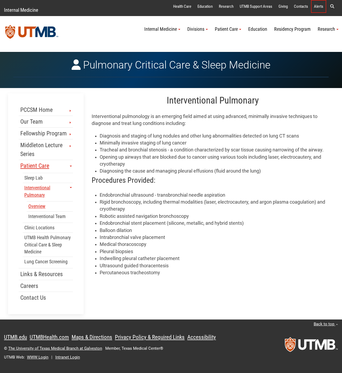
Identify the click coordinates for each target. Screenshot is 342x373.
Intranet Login (67, 357)
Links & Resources (41, 274)
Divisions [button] (195, 29)
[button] (332, 6)
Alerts (318, 6)
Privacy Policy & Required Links (150, 337)
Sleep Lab (33, 178)
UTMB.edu (15, 337)
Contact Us (33, 297)
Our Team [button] (31, 121)
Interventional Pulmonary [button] (37, 191)
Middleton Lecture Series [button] (41, 149)
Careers (29, 286)
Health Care (182, 6)
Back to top (324, 324)
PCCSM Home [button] (36, 109)
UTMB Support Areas (256, 6)
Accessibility (201, 337)
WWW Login (37, 357)
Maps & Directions (92, 337)
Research (226, 6)
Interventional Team (47, 216)
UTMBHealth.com (49, 337)
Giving (283, 6)
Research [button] (326, 29)
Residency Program (292, 29)
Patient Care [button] (226, 29)
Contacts (301, 6)
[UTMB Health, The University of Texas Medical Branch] (311, 346)
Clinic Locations (39, 227)
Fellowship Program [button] (43, 133)
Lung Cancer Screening (46, 261)
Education (205, 6)
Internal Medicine (21, 10)
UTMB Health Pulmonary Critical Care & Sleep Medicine (47, 244)
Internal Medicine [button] (160, 29)
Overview (36, 206)
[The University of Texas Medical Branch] (32, 34)
